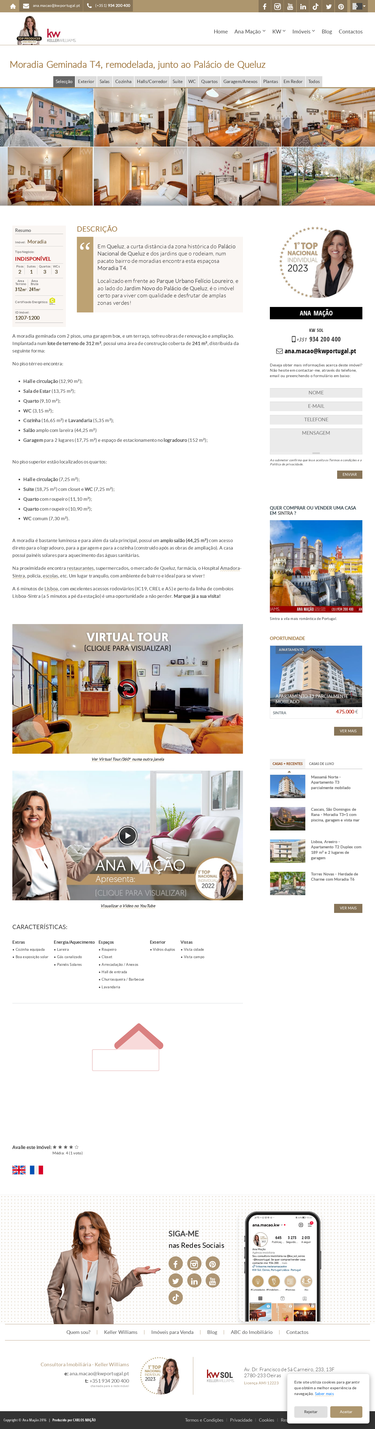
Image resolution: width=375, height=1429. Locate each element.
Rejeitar (311, 1412)
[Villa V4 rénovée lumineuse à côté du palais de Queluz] (36, 1170)
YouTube (290, 6)
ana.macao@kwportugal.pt (99, 1373)
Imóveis (301, 32)
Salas (105, 81)
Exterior (86, 81)
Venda (316, 649)
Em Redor (293, 81)
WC (192, 81)
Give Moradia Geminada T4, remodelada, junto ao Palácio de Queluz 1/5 (54, 1147)
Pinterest (341, 6)
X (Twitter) (328, 6)
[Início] (42, 30)
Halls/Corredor (152, 81)
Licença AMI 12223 (261, 1383)
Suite (178, 81)
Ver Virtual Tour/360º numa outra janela (127, 759)
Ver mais (348, 731)
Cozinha (123, 81)
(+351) (112, 6)
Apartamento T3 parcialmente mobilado (312, 699)
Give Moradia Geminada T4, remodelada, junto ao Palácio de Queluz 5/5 (76, 1147)
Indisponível (33, 259)
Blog (327, 32)
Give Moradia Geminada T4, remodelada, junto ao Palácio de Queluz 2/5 (60, 1147)
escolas (50, 575)
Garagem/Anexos (240, 81)
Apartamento (291, 649)
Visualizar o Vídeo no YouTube (127, 906)
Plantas (270, 81)
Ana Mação (247, 32)
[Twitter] (176, 1280)
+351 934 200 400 (109, 1381)
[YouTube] (213, 1280)
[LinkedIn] (194, 1280)
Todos (314, 81)
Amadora (230, 568)
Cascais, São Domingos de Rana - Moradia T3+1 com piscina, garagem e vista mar (335, 814)
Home (13, 6)
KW (276, 32)
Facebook (265, 6)
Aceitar (346, 1412)
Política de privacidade (286, 464)
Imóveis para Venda (172, 1332)
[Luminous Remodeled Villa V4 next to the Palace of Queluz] (19, 1170)
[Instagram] (194, 1263)
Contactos (351, 32)
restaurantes (80, 568)
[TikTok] (315, 6)
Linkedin (303, 6)
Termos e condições (343, 460)
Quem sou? (78, 1332)
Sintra (18, 575)
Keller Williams (120, 1332)
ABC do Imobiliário (252, 1332)
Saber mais (324, 1394)
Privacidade (241, 1420)
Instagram (277, 6)
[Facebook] (176, 1263)
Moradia (36, 241)
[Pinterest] (213, 1263)
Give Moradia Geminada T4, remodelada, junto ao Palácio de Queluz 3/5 (65, 1147)
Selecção (64, 81)
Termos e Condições (204, 1420)
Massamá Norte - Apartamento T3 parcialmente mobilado (330, 782)
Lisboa (51, 588)
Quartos (209, 81)
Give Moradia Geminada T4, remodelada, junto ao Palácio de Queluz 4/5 (71, 1147)
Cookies (266, 1420)
